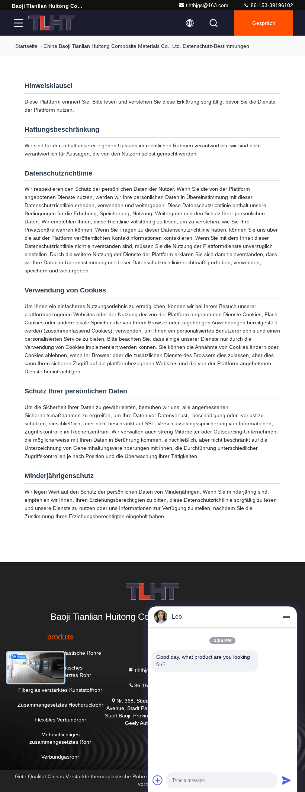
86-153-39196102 (271, 5)
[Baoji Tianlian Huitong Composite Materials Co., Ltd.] (51, 23)
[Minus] (286, 616)
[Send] (286, 780)
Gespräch (263, 23)
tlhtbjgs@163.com (207, 5)
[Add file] (157, 780)
